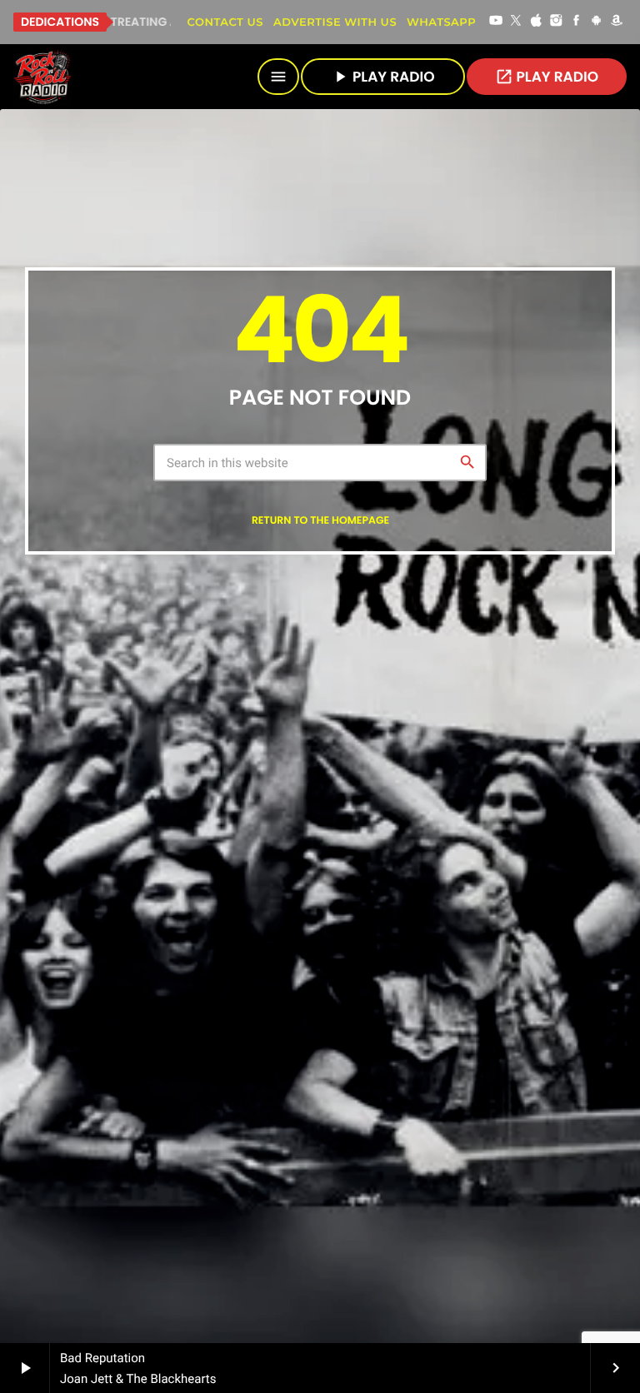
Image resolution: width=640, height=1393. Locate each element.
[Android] (596, 22)
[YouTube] (495, 22)
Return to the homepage (320, 521)
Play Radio (547, 77)
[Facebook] (576, 22)
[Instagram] (556, 22)
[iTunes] (535, 22)
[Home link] (42, 76)
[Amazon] (616, 22)
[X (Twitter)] (515, 22)
